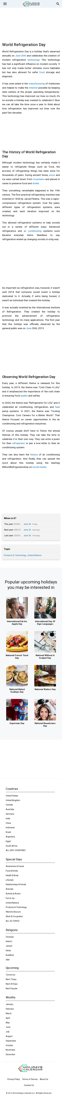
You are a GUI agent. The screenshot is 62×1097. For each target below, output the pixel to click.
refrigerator (18, 443)
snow (52, 175)
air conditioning (33, 230)
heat (57, 407)
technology (34, 59)
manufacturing (37, 83)
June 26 (27, 524)
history (34, 454)
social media (39, 467)
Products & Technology (15, 555)
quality (24, 395)
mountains (39, 179)
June (28, 328)
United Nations (35, 555)
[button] (5, 4)
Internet (33, 87)
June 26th (20, 55)
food (42, 72)
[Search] (58, 4)
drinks (35, 183)
